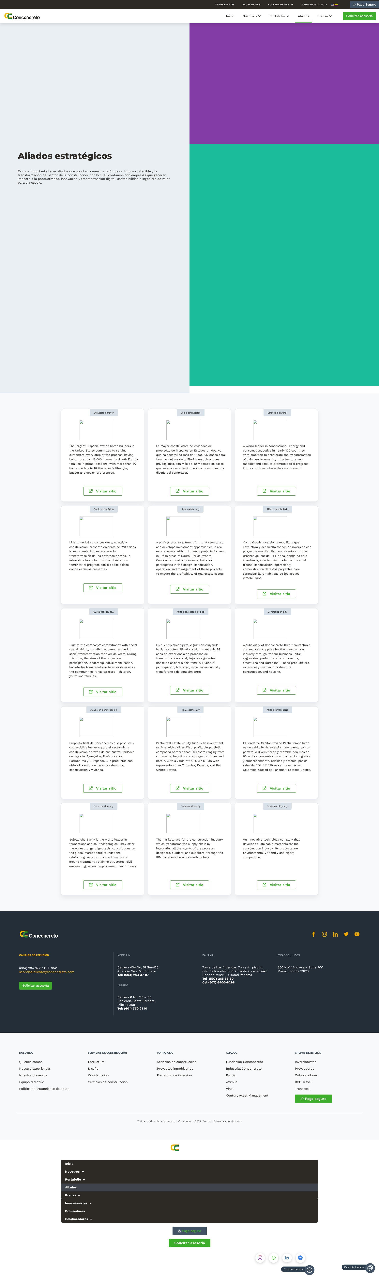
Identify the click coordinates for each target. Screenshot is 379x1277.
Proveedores (251, 4)
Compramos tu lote (314, 4)
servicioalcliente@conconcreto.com (46, 972)
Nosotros (26, 1052)
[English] (333, 5)
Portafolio (165, 1052)
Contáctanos (354, 1267)
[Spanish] (336, 5)
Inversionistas (225, 4)
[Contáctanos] (370, 1268)
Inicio (69, 1164)
